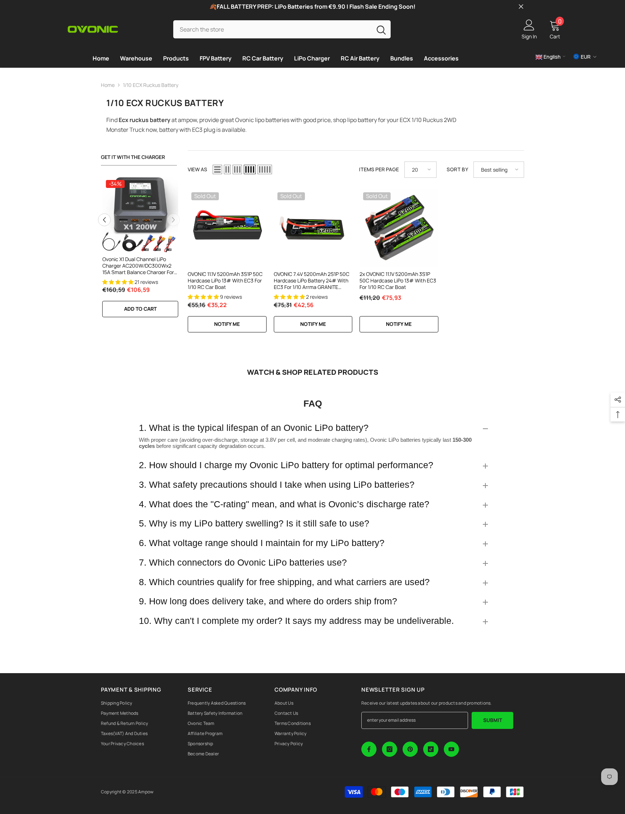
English (552, 56)
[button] (104, 219)
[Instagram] (389, 749)
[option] (139, 250)
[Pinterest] (410, 749)
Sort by (457, 169)
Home (108, 84)
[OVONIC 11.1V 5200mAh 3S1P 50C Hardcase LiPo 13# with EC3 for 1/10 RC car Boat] (227, 228)
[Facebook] (369, 749)
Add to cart (139, 308)
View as (197, 169)
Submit (492, 720)
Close (521, 7)
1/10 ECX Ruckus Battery (150, 84)
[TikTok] (430, 749)
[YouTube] (451, 749)
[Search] (282, 29)
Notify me (227, 323)
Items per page (379, 169)
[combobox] (272, 29)
